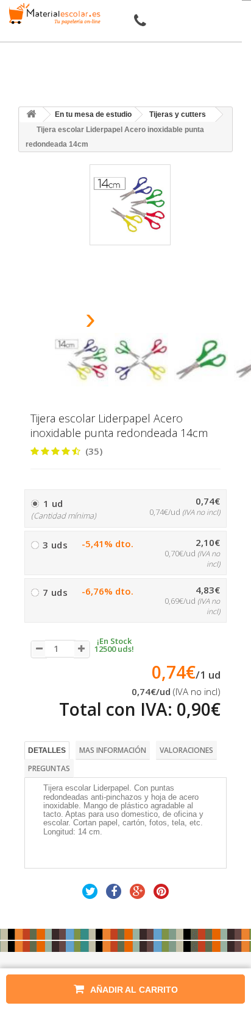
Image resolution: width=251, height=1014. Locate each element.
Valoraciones (186, 750)
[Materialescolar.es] (52, 13)
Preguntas (49, 768)
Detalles (47, 750)
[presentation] (59, 322)
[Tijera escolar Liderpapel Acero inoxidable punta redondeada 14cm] (81, 359)
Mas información (112, 750)
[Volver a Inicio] (31, 114)
